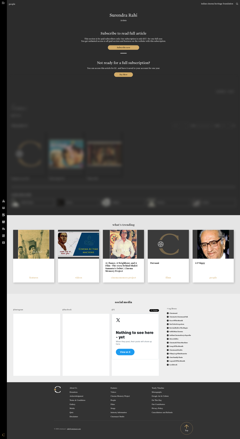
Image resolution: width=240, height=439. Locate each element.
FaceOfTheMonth (176, 320)
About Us (73, 388)
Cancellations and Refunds (162, 412)
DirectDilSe (173, 339)
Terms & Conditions (77, 400)
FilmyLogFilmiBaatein (178, 354)
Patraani (154, 263)
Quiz (71, 412)
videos (78, 277)
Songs (113, 408)
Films (113, 404)
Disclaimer (74, 416)
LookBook (173, 365)
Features (114, 388)
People (113, 400)
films (168, 277)
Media (72, 408)
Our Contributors (158, 404)
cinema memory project (123, 277)
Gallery (72, 404)
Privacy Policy (157, 408)
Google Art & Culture (160, 396)
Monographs (157, 392)
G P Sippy (200, 263)
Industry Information (119, 412)
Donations (74, 392)
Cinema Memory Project (120, 396)
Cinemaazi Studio (117, 416)
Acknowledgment (76, 396)
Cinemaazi (173, 313)
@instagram (18, 309)
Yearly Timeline (158, 388)
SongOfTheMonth (176, 346)
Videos (113, 392)
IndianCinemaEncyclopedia (180, 335)
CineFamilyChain (176, 357)
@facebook (67, 309)
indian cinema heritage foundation (217, 3)
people (12, 4)
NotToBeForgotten (176, 324)
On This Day (157, 400)
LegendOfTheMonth (177, 361)
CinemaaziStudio (175, 350)
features (33, 277)
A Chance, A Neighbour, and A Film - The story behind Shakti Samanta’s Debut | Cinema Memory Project (121, 267)
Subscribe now (123, 47)
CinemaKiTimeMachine (178, 343)
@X (113, 309)
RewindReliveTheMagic (178, 328)
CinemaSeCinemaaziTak (178, 317)
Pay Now (124, 74)
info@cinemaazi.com (74, 429)
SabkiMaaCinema (176, 331)
